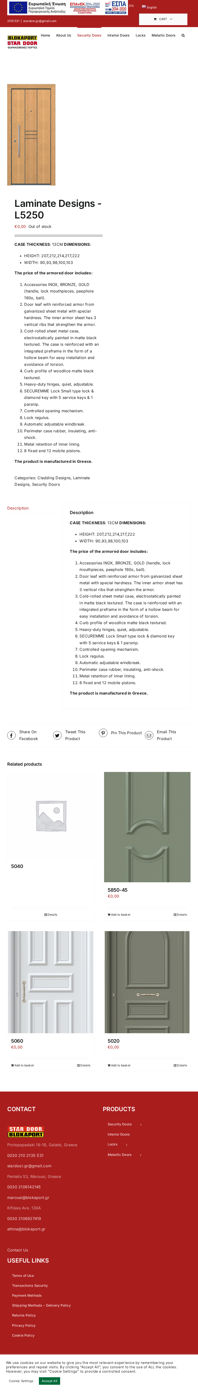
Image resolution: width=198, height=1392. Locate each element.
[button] (183, 35)
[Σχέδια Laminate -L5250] (51, 135)
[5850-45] (147, 827)
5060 (17, 1041)
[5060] (50, 982)
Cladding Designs (54, 477)
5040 (17, 866)
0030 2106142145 (24, 1186)
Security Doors (46, 484)
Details (52, 914)
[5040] (50, 815)
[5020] (147, 982)
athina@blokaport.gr (26, 1229)
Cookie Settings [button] (21, 1381)
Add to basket (120, 914)
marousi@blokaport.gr (28, 1197)
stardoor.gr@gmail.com (40, 21)
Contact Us (17, 1250)
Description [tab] (18, 508)
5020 (114, 1041)
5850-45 (117, 890)
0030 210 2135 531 (25, 1155)
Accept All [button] (49, 1381)
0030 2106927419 (24, 1218)
